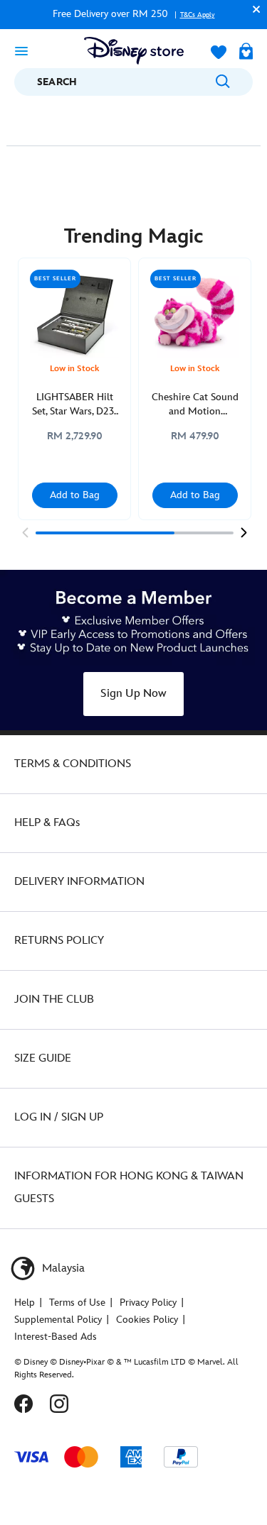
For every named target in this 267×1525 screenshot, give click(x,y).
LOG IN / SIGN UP (58, 1117)
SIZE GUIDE (42, 1058)
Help (24, 1302)
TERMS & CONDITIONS (72, 764)
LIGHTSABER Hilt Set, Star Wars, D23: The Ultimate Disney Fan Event (74, 405)
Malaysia (62, 1268)
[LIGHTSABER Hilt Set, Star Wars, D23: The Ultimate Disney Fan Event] (74, 314)
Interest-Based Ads (55, 1337)
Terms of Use (77, 1302)
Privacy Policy (148, 1302)
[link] (25, 532)
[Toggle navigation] (21, 50)
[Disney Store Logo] (134, 50)
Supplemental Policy (58, 1320)
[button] (253, 9)
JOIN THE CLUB (54, 999)
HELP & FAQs (47, 823)
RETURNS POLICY (59, 940)
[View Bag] (246, 52)
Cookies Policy (147, 1320)
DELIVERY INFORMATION (79, 881)
